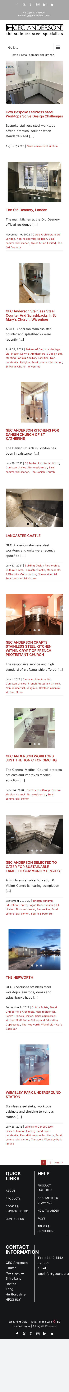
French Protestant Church (44, 683)
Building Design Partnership (42, 565)
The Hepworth (31, 1024)
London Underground (29, 1131)
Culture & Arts (14, 569)
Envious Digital (21, 1326)
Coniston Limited (16, 467)
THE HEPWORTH (19, 977)
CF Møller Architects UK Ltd (42, 463)
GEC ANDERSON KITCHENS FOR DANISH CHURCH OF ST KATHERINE (32, 434)
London (10, 238)
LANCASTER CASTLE (23, 536)
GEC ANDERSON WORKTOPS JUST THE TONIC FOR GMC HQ (31, 758)
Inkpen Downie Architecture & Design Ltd (36, 353)
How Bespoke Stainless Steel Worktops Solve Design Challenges (34, 114)
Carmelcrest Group (38, 790)
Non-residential (26, 238)
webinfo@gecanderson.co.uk (34, 15)
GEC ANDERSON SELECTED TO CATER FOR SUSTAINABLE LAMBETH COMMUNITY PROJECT (34, 866)
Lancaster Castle (35, 569)
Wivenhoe (34, 366)
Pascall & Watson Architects (37, 1135)
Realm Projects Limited (19, 1015)
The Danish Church (43, 471)
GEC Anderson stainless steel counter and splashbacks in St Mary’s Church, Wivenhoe (31, 315)
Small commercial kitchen (42, 146)
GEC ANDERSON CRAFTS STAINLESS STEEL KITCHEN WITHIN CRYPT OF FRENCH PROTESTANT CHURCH (29, 648)
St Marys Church (16, 366)
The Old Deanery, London (26, 210)
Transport (37, 1139)
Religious (32, 687)
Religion (42, 238)
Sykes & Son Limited (43, 242)
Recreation (43, 909)
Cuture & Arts (40, 1007)
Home (14, 54)
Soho (19, 692)
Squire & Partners (42, 913)
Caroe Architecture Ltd (47, 234)
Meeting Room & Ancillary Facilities (27, 357)
